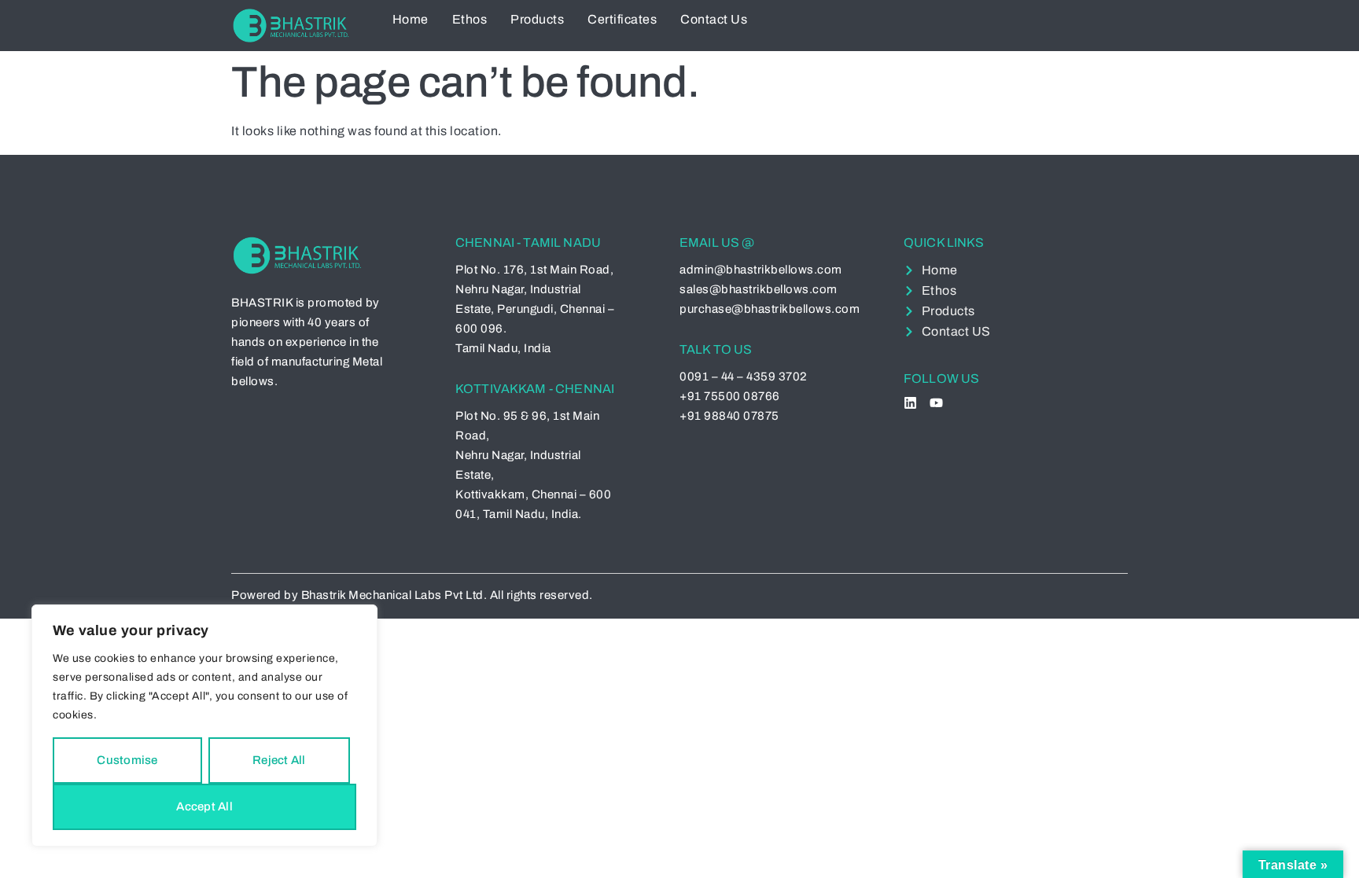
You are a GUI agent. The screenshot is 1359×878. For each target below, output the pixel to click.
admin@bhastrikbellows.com (761, 269)
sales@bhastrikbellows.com (759, 289)
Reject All (279, 760)
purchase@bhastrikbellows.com (770, 309)
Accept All (204, 806)
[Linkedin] (910, 403)
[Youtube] (936, 403)
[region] (204, 725)
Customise (127, 760)
